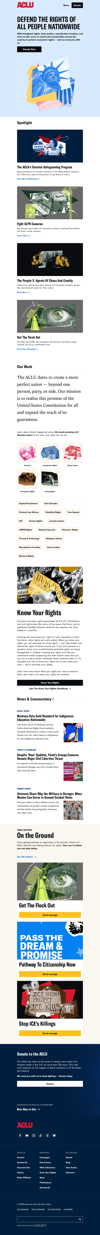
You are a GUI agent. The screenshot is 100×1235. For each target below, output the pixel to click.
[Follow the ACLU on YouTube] (27, 1135)
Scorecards (45, 1187)
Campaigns (45, 1157)
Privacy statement (38, 1209)
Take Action (71, 1167)
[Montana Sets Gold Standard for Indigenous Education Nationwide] (50, 727)
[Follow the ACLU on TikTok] (40, 1135)
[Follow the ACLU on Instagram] (34, 1135)
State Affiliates (24, 1177)
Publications (45, 1182)
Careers (20, 1157)
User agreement (23, 1209)
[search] (80, 1219)
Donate (77, 5)
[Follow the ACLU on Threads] (47, 1135)
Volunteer (70, 1172)
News (42, 1177)
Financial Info (23, 1167)
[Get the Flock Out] (50, 325)
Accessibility (68, 1209)
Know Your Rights (50, 682)
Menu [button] (66, 5)
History (20, 1172)
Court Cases (45, 1162)
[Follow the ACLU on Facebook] (20, 1135)
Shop (68, 1162)
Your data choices (54, 1209)
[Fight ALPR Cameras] (50, 211)
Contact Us (22, 1162)
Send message (50, 915)
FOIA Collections (47, 1167)
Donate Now (29, 49)
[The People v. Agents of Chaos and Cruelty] (50, 268)
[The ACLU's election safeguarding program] (50, 155)
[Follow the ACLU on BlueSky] (54, 1135)
